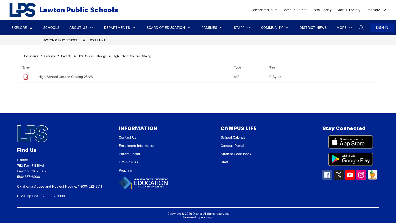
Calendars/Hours (264, 10)
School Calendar (234, 137)
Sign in (382, 28)
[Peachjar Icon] (372, 178)
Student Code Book (236, 154)
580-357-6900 (28, 177)
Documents (98, 40)
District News (313, 28)
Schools (51, 28)
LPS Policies (128, 162)
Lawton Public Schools (61, 40)
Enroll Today (322, 10)
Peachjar (126, 170)
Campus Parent (295, 10)
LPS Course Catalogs (92, 56)
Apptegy (207, 217)
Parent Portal (129, 154)
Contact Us (127, 137)
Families (49, 56)
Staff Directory (349, 10)
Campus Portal (232, 146)
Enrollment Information (137, 146)
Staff (224, 162)
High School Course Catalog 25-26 (65, 77)
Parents (66, 56)
